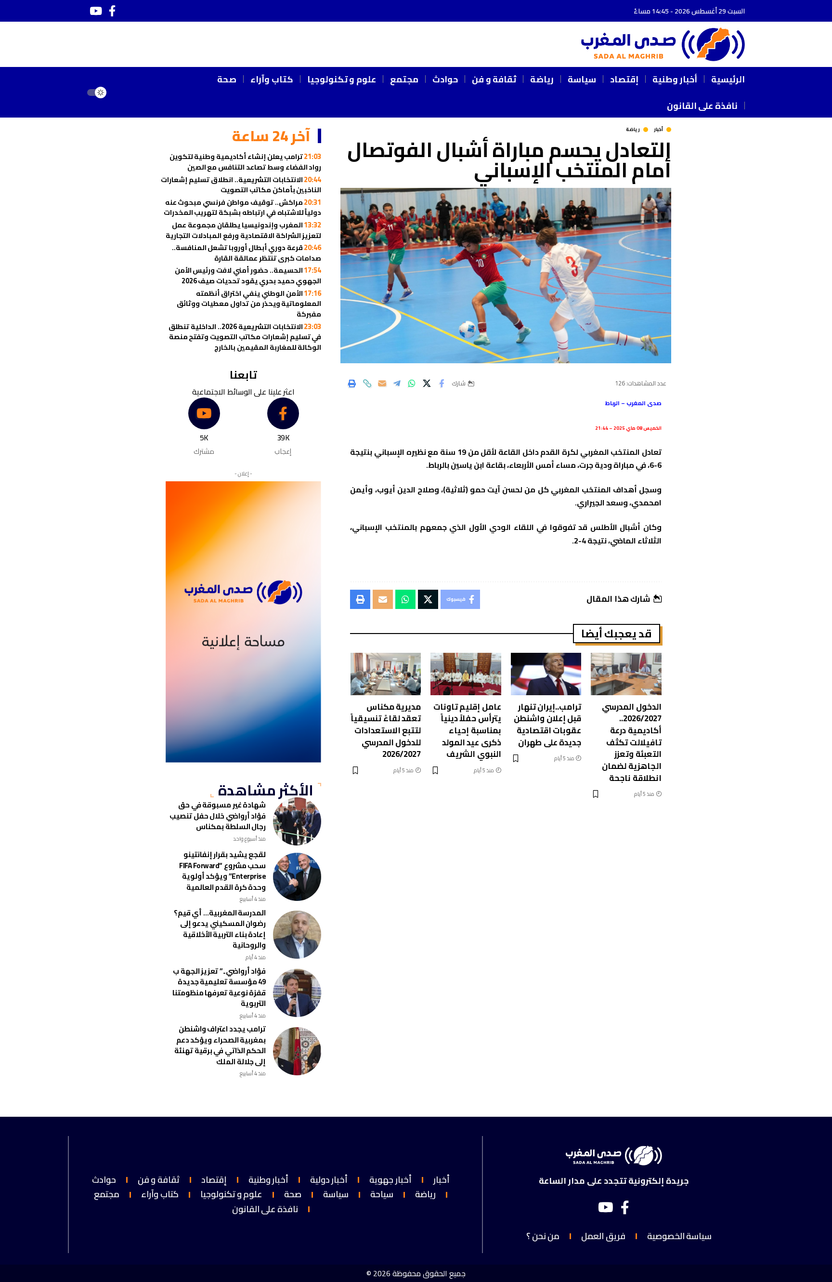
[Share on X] (426, 383)
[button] (126, 92)
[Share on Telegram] (396, 383)
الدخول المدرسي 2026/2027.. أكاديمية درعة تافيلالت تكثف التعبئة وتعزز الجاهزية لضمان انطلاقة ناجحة (632, 742)
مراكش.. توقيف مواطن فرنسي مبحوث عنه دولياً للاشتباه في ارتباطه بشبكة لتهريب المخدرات (243, 207)
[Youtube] (204, 427)
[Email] (382, 383)
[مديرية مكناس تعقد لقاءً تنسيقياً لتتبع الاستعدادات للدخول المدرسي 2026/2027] (386, 674)
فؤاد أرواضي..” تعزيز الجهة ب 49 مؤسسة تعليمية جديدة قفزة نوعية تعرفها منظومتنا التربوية (219, 987)
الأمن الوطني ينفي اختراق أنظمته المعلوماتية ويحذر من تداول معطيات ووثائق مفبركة (249, 303)
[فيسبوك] (112, 10)
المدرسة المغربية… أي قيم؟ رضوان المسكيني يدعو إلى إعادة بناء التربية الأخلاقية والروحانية (220, 929)
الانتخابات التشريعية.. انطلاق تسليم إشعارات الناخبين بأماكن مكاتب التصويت (241, 185)
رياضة (633, 129)
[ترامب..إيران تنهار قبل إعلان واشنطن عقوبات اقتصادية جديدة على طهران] (546, 674)
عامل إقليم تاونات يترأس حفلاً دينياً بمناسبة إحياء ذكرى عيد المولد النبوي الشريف (467, 730)
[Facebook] (283, 427)
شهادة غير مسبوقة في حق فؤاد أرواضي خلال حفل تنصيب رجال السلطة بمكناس (217, 815)
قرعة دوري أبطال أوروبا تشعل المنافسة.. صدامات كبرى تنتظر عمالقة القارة (247, 252)
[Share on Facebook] (441, 383)
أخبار (658, 129)
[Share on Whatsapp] (411, 383)
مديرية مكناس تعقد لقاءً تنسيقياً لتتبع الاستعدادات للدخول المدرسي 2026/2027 (386, 730)
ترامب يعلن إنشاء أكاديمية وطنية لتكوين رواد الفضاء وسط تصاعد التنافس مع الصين (245, 161)
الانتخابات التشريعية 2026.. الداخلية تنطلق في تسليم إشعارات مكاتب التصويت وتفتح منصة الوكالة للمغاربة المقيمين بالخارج (245, 337)
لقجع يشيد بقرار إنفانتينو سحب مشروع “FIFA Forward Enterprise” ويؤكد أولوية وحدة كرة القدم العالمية (222, 870)
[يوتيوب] (95, 10)
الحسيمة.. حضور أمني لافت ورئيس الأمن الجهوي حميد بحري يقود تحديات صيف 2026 (248, 275)
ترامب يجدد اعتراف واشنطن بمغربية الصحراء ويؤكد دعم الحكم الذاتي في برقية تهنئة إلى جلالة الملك (220, 1045)
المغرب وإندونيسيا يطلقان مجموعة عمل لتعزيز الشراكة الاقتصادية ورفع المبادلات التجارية (243, 230)
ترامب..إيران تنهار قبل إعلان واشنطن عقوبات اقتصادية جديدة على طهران (547, 724)
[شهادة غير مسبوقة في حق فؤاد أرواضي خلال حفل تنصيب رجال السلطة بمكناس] (297, 821)
